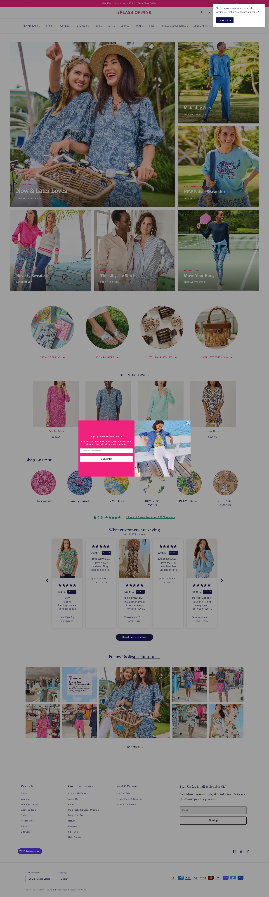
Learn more (224, 20)
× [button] (263, 6)
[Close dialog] (187, 423)
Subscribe (106, 459)
